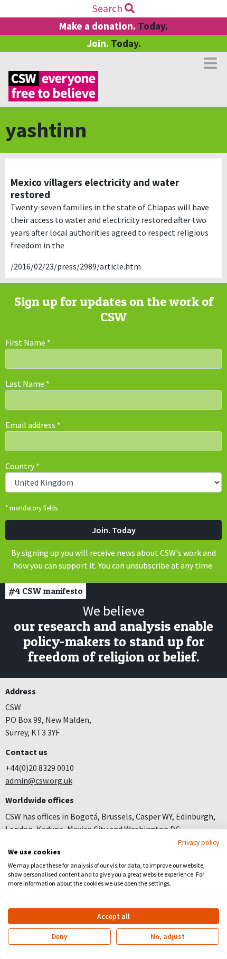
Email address (33, 425)
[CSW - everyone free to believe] (53, 86)
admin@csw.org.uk (38, 780)
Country (22, 466)
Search (108, 8)
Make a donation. (113, 26)
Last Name (27, 383)
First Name (28, 342)
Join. (114, 43)
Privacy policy (198, 842)
